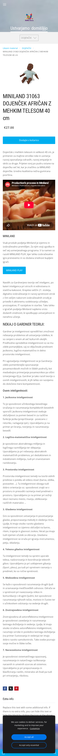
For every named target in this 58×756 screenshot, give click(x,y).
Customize (35, 728)
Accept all (29, 737)
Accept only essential (29, 745)
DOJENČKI (26, 48)
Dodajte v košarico (29, 140)
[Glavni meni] (4, 4)
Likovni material (10, 48)
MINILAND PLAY (14, 270)
